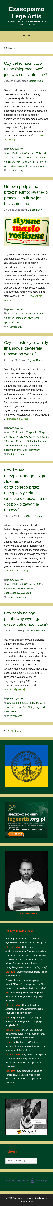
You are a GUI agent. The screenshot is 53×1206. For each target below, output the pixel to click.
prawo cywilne (15, 148)
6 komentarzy (14, 326)
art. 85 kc (28, 157)
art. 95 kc (22, 162)
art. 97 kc (9, 318)
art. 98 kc (33, 162)
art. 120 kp (26, 432)
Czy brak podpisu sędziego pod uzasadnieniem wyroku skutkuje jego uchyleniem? (24, 996)
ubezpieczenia (12, 593)
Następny (17, 731)
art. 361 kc (26, 313)
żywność (20, 322)
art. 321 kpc (39, 432)
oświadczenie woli (17, 166)
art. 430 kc (38, 436)
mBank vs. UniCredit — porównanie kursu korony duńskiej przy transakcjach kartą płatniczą (25, 1034)
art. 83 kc (28, 441)
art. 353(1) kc (11, 436)
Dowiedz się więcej (17, 418)
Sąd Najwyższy (31, 450)
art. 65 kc (37, 153)
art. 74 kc (16, 157)
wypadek (26, 593)
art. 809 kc (38, 584)
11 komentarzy (15, 170)
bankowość (40, 441)
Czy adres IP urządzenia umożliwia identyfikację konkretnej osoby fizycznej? (26, 963)
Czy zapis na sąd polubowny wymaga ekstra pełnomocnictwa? (26, 619)
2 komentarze (14, 716)
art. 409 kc (25, 436)
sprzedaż (9, 322)
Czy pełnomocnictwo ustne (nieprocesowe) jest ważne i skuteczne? (25, 69)
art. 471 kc (38, 313)
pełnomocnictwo (37, 166)
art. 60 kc (25, 153)
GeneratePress (26, 1201)
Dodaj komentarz (16, 454)
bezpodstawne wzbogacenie (19, 445)
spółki (37, 318)
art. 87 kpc (40, 157)
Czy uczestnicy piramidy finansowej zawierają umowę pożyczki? (26, 348)
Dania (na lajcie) (37, 942)
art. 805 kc (26, 584)
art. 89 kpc (9, 162)
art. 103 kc (13, 153)
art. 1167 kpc (27, 703)
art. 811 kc (9, 588)
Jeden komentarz (16, 597)
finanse (40, 445)
